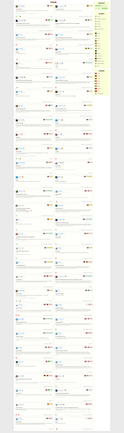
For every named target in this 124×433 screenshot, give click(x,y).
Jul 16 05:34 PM (60, 320)
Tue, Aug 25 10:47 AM (61, 163)
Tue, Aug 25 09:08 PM (61, 149)
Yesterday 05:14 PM (21, 35)
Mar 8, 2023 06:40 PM (21, 206)
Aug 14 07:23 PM (21, 320)
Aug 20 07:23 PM (21, 263)
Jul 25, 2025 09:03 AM (21, 7)
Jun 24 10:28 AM (60, 419)
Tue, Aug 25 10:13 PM (21, 135)
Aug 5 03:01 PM (60, 220)
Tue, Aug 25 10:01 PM (61, 135)
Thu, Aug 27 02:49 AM (21, 106)
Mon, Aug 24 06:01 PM (21, 177)
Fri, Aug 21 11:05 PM (61, 92)
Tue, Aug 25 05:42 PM (21, 163)
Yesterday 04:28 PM (61, 21)
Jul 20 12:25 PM (20, 334)
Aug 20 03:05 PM (60, 263)
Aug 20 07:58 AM (60, 249)
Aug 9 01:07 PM (60, 348)
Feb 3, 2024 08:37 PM (21, 234)
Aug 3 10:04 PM (60, 206)
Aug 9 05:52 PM (20, 362)
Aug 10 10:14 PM (21, 220)
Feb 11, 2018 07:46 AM (61, 192)
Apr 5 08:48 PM (20, 405)
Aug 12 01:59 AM (21, 419)
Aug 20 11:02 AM (60, 277)
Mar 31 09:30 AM (60, 177)
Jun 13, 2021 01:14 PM (61, 234)
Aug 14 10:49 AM (60, 35)
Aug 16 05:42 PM (60, 334)
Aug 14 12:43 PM (60, 362)
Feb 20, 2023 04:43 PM (21, 49)
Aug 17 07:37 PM (60, 305)
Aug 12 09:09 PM (60, 391)
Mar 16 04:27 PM (60, 64)
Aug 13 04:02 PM (60, 291)
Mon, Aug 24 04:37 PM (21, 92)
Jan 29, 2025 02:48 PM (21, 277)
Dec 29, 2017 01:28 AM (22, 305)
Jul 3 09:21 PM (20, 348)
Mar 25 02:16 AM (21, 249)
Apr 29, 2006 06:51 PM (61, 106)
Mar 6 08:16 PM (20, 78)
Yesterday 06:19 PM (61, 7)
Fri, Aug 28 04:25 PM (61, 49)
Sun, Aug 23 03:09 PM (21, 21)
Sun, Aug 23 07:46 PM (21, 192)
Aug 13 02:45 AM (21, 391)
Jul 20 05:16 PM (60, 405)
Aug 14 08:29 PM (60, 78)
